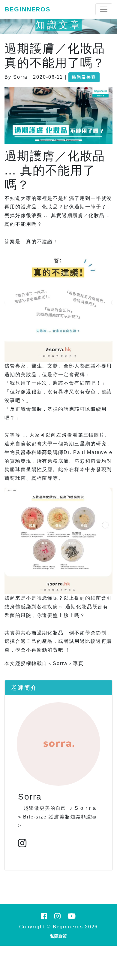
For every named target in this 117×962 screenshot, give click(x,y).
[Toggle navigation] (103, 9)
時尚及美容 (84, 77)
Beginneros (27, 9)
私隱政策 (58, 936)
